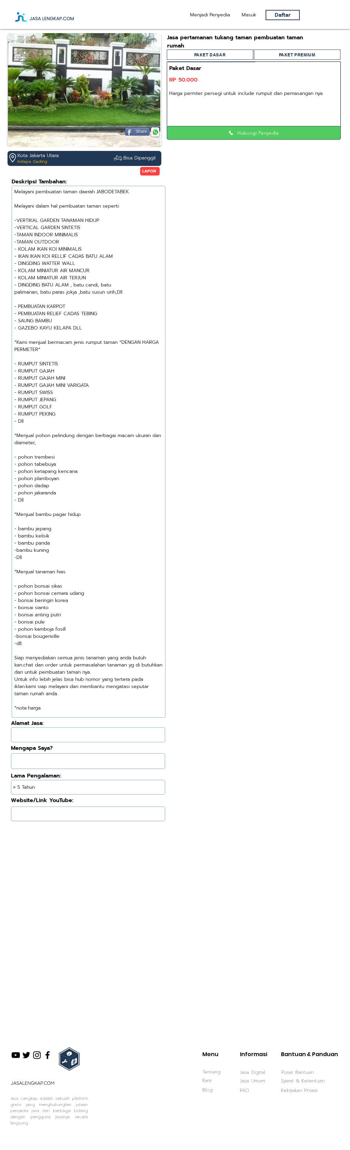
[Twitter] (26, 1055)
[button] (249, 15)
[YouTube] (16, 1055)
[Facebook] (47, 1055)
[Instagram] (37, 1055)
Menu (210, 1054)
